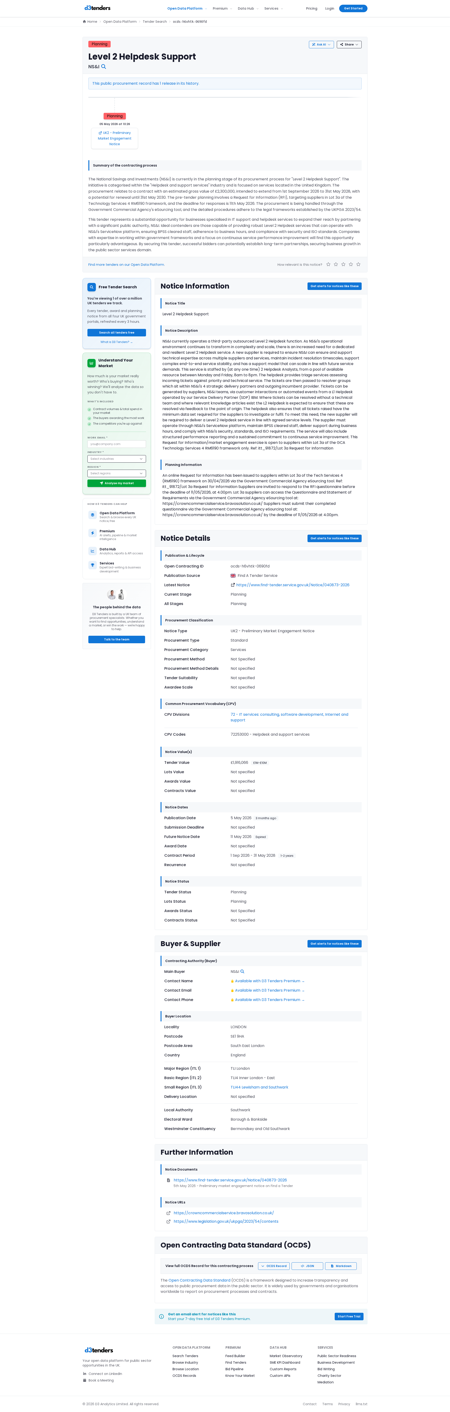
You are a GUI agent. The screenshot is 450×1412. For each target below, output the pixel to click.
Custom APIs (280, 1375)
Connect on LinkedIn (105, 1373)
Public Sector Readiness (337, 1356)
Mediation (326, 1382)
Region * (94, 467)
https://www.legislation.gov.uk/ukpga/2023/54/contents (226, 1221)
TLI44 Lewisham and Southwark (259, 1087)
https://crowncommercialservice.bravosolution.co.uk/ (224, 1213)
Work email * (97, 437)
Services (271, 8)
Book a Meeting (101, 1380)
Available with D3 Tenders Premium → (270, 981)
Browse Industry (185, 1362)
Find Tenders (235, 1362)
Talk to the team (116, 639)
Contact (310, 1404)
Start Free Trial (349, 1316)
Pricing (311, 8)
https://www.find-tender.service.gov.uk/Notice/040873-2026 (292, 585)
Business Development (336, 1362)
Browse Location (185, 1369)
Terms (327, 1404)
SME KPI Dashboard (285, 1362)
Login (329, 8)
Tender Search (155, 21)
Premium (220, 8)
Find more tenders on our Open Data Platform (126, 264)
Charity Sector (329, 1375)
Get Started (353, 8)
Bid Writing (326, 1369)
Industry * (95, 452)
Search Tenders (185, 1356)
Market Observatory (286, 1356)
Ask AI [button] (321, 44)
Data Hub (246, 8)
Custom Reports (283, 1369)
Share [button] (349, 44)
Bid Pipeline (234, 1369)
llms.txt (362, 1404)
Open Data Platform (184, 8)
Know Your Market (240, 1375)
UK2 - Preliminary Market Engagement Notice (114, 138)
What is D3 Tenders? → (117, 342)
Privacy (344, 1404)
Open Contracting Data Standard (199, 1280)
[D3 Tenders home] (97, 8)
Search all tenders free (116, 333)
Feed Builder (235, 1356)
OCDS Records (184, 1375)
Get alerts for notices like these (335, 286)
